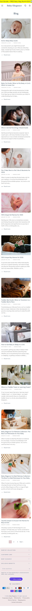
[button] (25, 5)
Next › (21, 542)
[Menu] (2, 5)
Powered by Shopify (7, 598)
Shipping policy (22, 600)
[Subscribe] (30, 569)
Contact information (17, 602)
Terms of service (12, 600)
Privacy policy (26, 598)
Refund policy (17, 598)
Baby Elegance (13, 596)
